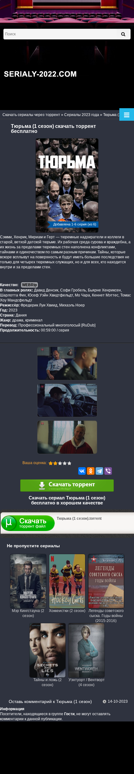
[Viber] (108, 471)
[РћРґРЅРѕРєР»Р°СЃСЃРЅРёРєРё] (90, 471)
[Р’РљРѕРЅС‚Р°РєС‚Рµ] (82, 471)
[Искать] (123, 34)
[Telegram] (99, 471)
